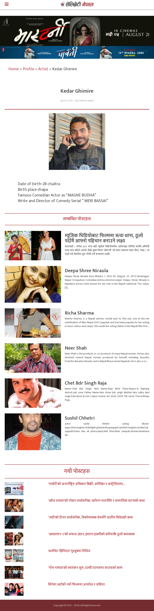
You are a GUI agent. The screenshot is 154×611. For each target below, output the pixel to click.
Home (13, 69)
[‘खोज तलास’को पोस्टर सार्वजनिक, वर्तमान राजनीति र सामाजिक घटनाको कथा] (26, 505)
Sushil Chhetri (80, 418)
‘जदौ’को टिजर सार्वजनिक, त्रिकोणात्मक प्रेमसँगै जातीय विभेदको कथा (90, 517)
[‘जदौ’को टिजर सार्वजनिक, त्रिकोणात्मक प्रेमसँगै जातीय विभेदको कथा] (26, 522)
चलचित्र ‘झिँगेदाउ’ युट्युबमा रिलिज (69, 551)
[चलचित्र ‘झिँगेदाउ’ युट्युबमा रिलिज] (26, 555)
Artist (43, 69)
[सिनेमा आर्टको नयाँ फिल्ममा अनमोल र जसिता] (26, 589)
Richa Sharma (79, 313)
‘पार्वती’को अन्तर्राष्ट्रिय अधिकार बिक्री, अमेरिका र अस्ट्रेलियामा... (86, 484)
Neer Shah (76, 348)
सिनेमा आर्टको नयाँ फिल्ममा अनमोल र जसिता (76, 585)
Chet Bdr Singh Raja (85, 383)
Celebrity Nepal (86, 100)
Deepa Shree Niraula (86, 271)
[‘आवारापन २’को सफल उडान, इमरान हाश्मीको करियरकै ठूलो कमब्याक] (26, 538)
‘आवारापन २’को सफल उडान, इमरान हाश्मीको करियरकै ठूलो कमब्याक (91, 534)
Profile (28, 69)
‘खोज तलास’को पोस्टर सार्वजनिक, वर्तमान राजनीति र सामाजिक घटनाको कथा (96, 501)
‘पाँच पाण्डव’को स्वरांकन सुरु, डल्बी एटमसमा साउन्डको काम (85, 568)
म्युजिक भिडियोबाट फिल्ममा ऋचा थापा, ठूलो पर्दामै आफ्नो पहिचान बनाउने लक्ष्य (104, 238)
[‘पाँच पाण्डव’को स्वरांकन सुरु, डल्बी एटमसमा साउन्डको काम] (26, 572)
